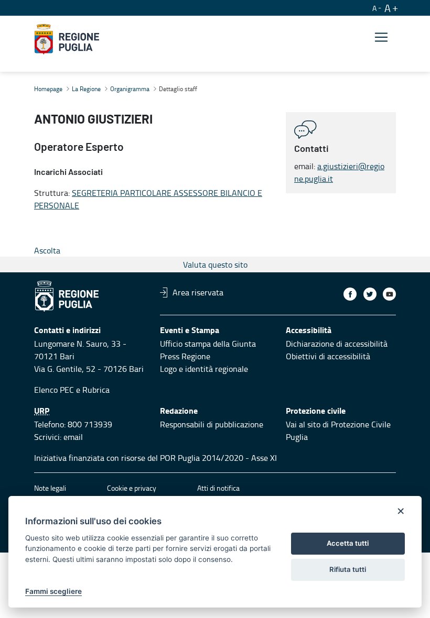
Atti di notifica (218, 488)
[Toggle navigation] (381, 37)
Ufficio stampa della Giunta (208, 343)
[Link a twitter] (370, 294)
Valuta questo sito (215, 264)
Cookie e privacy (131, 488)
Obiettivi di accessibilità (328, 356)
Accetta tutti (348, 543)
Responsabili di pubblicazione (211, 424)
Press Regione (185, 356)
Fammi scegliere (53, 591)
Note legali (50, 488)
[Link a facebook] (350, 294)
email (73, 437)
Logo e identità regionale (204, 368)
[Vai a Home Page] (67, 39)
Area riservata (198, 292)
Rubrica (96, 389)
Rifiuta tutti (347, 569)
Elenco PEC (54, 389)
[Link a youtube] (389, 294)
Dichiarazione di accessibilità (337, 343)
